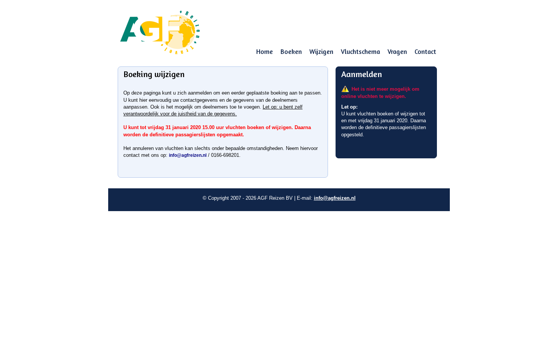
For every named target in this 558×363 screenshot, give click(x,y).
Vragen (397, 51)
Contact (425, 51)
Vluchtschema (360, 51)
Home (264, 51)
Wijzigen (321, 51)
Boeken (291, 51)
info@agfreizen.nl (187, 155)
